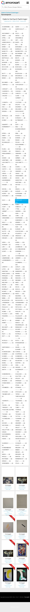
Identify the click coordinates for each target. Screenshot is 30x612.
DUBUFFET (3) (7, 124)
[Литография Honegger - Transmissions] (8, 476)
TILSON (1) (6, 405)
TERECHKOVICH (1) (20, 397)
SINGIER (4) (20, 367)
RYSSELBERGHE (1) (21, 344)
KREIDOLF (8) (20, 235)
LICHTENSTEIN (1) (21, 255)
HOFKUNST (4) (7, 195)
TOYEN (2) (18, 409)
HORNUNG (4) (8, 204)
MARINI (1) (20, 273)
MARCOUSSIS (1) (8, 273)
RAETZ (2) (6, 320)
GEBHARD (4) (20, 153)
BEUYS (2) (19, 58)
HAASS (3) (19, 178)
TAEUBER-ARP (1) (7, 395)
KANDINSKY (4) (21, 220)
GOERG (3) (20, 166)
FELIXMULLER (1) (7, 143)
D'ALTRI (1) (20, 104)
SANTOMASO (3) (8, 348)
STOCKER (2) (7, 392)
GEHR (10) (20, 155)
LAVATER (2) (7, 249)
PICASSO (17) (7, 313)
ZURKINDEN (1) (7, 463)
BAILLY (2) (6, 44)
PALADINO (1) (21, 304)
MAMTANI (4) (8, 271)
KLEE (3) (18, 226)
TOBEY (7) (19, 407)
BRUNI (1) (6, 78)
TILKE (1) (18, 403)
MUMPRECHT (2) (8, 293)
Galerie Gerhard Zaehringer (9, 12)
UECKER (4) (7, 423)
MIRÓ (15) (19, 284)
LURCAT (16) (20, 267)
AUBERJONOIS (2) (8, 42)
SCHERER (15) (8, 354)
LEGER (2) (6, 251)
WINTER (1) (19, 456)
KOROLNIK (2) (8, 235)
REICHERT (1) (7, 327)
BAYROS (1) (7, 53)
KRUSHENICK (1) (21, 239)
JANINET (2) (7, 212)
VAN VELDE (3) (20, 429)
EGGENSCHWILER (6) (20, 130)
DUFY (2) (19, 124)
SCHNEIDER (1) (21, 356)
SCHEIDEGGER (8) (8, 351)
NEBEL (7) (6, 298)
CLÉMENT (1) (20, 99)
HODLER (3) (21, 191)
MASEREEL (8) (7, 278)
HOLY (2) (6, 200)
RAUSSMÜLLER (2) (21, 325)
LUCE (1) (20, 260)
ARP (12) (19, 40)
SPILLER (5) (19, 378)
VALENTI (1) (19, 425)
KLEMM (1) (7, 229)
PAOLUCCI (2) (7, 307)
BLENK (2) (21, 64)
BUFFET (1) (20, 82)
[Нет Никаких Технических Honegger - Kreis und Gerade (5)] (8, 525)
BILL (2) (5, 60)
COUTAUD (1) (20, 102)
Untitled (8, 584)
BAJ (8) (18, 44)
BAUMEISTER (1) (21, 51)
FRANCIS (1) (19, 151)
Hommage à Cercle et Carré (8, 511)
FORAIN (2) (6, 151)
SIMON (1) (8, 367)
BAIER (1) (19, 42)
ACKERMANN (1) (7, 26)
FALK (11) (6, 140)
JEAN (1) (19, 213)
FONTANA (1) (20, 149)
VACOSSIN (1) (6, 426)
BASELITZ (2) (7, 51)
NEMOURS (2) (20, 298)
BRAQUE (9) (7, 75)
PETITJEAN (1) (21, 309)
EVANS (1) (6, 138)
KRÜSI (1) (6, 242)
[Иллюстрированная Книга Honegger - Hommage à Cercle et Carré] (8, 501)
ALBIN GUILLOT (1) (21, 30)
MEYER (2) (7, 284)
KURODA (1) (6, 244)
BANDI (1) (6, 46)
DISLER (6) (19, 115)
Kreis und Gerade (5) (8, 535)
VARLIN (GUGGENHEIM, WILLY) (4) (6, 434)
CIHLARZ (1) (7, 97)
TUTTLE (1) (20, 416)
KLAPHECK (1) (21, 224)
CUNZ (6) (6, 104)
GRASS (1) (19, 173)
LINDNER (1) (20, 258)
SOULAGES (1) (20, 374)
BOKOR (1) (6, 69)
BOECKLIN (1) (20, 67)
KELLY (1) (7, 222)
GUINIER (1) (6, 178)
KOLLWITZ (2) (20, 233)
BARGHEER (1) (21, 46)
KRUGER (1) (7, 238)
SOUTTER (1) (20, 376)
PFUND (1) (6, 311)
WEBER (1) (21, 450)
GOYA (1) (7, 171)
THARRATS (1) (7, 402)
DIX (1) (5, 118)
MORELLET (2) (8, 289)
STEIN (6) (19, 385)
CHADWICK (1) (7, 91)
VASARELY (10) (20, 432)
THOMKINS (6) (20, 400)
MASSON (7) (20, 278)
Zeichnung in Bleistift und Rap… (21, 511)
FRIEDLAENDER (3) (8, 154)
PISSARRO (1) (8, 317)
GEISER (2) (6, 158)
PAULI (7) (5, 309)
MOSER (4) (6, 291)
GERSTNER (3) (7, 160)
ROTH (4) (19, 340)
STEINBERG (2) (7, 387)
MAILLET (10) (19, 269)
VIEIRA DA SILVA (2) (21, 440)
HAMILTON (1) (21, 180)
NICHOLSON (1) (7, 300)
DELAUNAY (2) (20, 109)
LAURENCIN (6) (20, 246)
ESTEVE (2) (20, 135)
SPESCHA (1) (7, 378)
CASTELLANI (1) (21, 89)
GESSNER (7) (20, 160)
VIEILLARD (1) (20, 436)
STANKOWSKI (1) (7, 384)
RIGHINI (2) (20, 331)
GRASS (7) (6, 173)
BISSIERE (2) (7, 62)
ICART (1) (6, 206)
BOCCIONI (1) (8, 67)
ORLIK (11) (6, 304)
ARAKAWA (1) (19, 38)
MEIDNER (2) (20, 280)
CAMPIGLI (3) (8, 84)
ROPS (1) (20, 337)
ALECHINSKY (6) (8, 33)
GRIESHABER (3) (20, 175)
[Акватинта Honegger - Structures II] (22, 525)
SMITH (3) (6, 369)
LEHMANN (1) (20, 252)
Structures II (21, 535)
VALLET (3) (20, 427)
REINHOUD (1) (21, 327)
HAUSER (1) (7, 184)
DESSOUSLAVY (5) (19, 112)
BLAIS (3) (20, 62)
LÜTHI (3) (5, 269)
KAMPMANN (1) (21, 218)
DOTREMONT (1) (21, 121)
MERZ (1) (19, 282)
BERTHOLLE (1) (7, 58)
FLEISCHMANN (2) (20, 145)
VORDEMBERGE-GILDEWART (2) (7, 450)
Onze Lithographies (22, 559)
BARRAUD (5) (21, 49)
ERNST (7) (6, 135)
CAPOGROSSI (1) (21, 85)
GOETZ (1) (6, 169)
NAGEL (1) (6, 296)
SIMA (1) (19, 365)
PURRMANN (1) (20, 318)
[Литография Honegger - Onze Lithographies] (22, 549)
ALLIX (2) (19, 33)
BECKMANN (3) (20, 53)
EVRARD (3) (20, 138)
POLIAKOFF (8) (20, 316)
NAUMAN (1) (20, 296)
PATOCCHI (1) (20, 307)
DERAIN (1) (6, 111)
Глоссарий (26, 597)
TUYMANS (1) (20, 418)
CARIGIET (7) (7, 89)
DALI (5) (6, 106)
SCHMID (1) (7, 356)
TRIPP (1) (20, 412)
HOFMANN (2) (21, 197)
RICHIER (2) (20, 329)
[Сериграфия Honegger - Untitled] (8, 574)
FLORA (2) (6, 149)
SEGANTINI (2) (21, 360)
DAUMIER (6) (20, 106)
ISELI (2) (5, 209)
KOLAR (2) (5, 233)
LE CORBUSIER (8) (20, 249)
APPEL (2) (6, 38)
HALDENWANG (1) (6, 181)
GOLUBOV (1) (21, 169)
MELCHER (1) (8, 282)
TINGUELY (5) (7, 407)
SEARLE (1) (6, 360)
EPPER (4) (6, 133)
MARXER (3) (20, 275)
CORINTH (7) (7, 102)
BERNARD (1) (21, 55)
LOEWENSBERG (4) (8, 261)
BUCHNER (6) (7, 82)
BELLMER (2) (6, 55)
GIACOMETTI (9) (7, 163)
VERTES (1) (20, 434)
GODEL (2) (6, 166)
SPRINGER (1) (21, 380)
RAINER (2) (19, 320)
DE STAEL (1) (7, 109)
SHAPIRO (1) (19, 363)
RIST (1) (6, 336)
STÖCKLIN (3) (20, 392)
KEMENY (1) (20, 222)
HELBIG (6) (19, 189)
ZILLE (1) (19, 461)
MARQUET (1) (7, 275)
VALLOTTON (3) (7, 429)
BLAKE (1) (6, 64)
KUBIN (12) (19, 242)
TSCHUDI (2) (6, 414)
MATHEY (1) (8, 280)
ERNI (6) (18, 133)
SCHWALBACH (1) (21, 358)
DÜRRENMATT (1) (8, 128)
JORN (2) (19, 215)
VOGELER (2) (21, 443)
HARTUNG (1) (20, 182)
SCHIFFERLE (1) (21, 354)
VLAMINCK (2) (8, 444)
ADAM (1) (21, 26)
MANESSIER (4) (21, 271)
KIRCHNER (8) (8, 225)
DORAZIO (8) (20, 118)
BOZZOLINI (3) (21, 73)
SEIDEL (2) (7, 363)
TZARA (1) (19, 420)
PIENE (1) (19, 313)
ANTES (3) (19, 35)
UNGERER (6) (20, 423)
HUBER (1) (19, 204)
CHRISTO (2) (21, 93)
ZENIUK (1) (6, 461)
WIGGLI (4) (6, 456)
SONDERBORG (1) (7, 375)
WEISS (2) (6, 454)
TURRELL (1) (7, 416)
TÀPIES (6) (19, 394)
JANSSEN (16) (20, 211)
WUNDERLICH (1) (21, 458)
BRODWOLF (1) (21, 75)
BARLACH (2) (7, 49)
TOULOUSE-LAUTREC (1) (8, 410)
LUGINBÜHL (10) (21, 263)
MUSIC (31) (19, 293)
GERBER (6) (19, 158)
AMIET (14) (6, 35)
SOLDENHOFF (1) (21, 370)
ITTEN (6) (20, 209)
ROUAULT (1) (7, 342)
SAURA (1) (20, 347)
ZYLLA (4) (19, 463)
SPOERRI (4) (7, 380)
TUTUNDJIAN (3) (7, 419)
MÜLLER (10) (20, 291)
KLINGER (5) (19, 229)
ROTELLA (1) (7, 340)
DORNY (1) (7, 120)
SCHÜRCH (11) (7, 358)
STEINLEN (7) (20, 388)
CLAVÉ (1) (19, 95)
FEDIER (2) (19, 140)
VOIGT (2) (20, 445)
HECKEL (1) (6, 189)
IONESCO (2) (20, 206)
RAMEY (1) (7, 324)
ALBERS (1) (6, 29)
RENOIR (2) (8, 330)
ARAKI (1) (7, 40)
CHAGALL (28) (20, 91)
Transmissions (8, 486)
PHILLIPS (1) (20, 311)
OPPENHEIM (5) (8, 302)
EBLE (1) (18, 126)
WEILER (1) (19, 452)
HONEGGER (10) (20, 201)
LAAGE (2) (20, 244)
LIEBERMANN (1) (7, 258)
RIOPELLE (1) (21, 333)
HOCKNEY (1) (7, 191)
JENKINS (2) (6, 215)
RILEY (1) (6, 333)
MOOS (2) (20, 287)
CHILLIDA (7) (7, 93)
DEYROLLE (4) (7, 115)
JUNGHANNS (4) (7, 219)
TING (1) (19, 405)
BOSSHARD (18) (21, 70)
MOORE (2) (6, 287)
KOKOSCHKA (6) (21, 231)
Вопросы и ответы (15, 607)
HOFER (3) (6, 193)
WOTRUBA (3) (7, 458)
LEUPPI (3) (6, 255)
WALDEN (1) (19, 447)
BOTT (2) (6, 73)
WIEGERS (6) (19, 454)
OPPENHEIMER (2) (21, 302)
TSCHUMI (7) (20, 414)
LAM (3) (6, 246)
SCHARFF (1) (20, 349)
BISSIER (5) (19, 60)
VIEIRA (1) (6, 438)
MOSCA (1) (19, 289)
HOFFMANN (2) (20, 193)
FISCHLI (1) (19, 142)
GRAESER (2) (20, 171)
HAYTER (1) (21, 186)
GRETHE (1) (7, 175)
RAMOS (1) (19, 322)
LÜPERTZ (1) (7, 267)
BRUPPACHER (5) (21, 79)
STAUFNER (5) (20, 383)
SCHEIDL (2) (20, 351)
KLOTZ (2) (6, 231)
